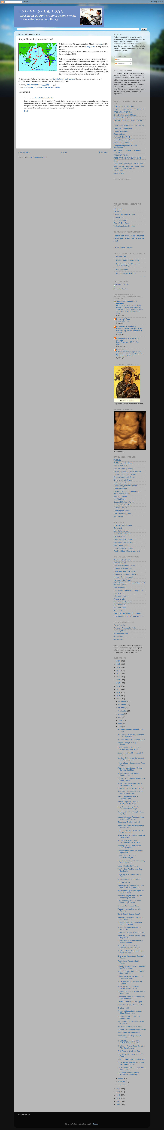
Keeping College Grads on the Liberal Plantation (129, 846)
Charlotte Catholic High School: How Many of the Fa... (131, 998)
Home (64, 152)
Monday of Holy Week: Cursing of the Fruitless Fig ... (130, 918)
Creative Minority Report (123, 480)
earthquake (28, 87)
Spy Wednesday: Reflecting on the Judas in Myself (131, 891)
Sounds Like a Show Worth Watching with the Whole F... (129, 841)
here (100, 44)
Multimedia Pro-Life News (123, 542)
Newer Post (24, 152)
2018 (118, 686)
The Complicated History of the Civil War (129, 125)
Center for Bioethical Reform (124, 566)
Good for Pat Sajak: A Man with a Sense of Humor (130, 831)
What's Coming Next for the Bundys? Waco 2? (128, 774)
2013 (118, 1089)
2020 (118, 680)
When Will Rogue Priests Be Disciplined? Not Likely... (128, 987)
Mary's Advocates (120, 489)
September (122, 711)
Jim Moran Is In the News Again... (130, 1026)
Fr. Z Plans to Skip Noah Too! (129, 1051)
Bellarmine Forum (120, 466)
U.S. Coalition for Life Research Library (128, 616)
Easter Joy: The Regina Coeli (129, 822)
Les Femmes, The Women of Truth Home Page (128, 265)
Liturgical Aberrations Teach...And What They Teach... (130, 977)
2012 (118, 1092)
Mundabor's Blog (120, 496)
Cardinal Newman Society (123, 469)
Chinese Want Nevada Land (128, 906)
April (120, 727)
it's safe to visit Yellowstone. (63, 79)
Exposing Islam (119, 134)
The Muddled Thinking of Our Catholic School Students (129, 1042)
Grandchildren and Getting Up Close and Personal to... (132, 967)
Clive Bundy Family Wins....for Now (131, 932)
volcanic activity (54, 87)
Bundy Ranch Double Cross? (129, 914)
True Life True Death (122, 223)
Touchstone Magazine (122, 513)
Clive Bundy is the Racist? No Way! (131, 788)
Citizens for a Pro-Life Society (125, 571)
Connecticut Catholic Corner (124, 477)
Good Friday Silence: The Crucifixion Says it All (127, 857)
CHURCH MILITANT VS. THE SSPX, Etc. (129, 109)
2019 (118, 683)
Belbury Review (120, 563)
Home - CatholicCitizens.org (127, 260)
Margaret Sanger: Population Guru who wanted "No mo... (131, 818)
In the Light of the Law (122, 483)
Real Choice (118, 610)
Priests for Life (119, 599)
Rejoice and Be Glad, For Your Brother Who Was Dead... (129, 749)
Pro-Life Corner (120, 608)
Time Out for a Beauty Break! (129, 1033)
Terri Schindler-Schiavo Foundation (127, 613)
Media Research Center (123, 539)
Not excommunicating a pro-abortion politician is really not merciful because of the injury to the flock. (129, 354)
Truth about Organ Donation (124, 226)
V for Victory (118, 516)
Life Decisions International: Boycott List (129, 590)
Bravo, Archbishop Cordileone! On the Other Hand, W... (131, 1063)
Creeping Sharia (120, 631)
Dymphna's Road (123, 319)
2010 (118, 1098)
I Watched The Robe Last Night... (130, 1002)
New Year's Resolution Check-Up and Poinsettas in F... (130, 792)
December (122, 701)
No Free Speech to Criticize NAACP (131, 739)
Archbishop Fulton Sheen (123, 463)
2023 (118, 670)
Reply (26, 111)
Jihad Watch (118, 636)
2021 (118, 677)
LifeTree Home (122, 269)
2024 (118, 667)
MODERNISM (119, 173)
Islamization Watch (121, 634)
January (121, 1085)
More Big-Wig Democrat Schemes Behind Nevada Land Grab (131, 886)
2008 (118, 1104)
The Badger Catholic (121, 511)
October (121, 708)
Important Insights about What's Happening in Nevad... (130, 897)
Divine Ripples (122, 350)
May (120, 723)
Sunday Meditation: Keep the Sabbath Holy (129, 1017)
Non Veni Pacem (120, 499)
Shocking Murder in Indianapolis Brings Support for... (130, 1012)
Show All (143, 276)
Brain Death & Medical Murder (125, 115)
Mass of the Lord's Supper (128, 866)
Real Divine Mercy (121, 220)
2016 (118, 692)
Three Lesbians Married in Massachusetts (128, 798)
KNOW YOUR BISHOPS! (123, 143)
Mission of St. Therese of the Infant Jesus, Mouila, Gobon (127, 492)
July (120, 717)
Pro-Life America (120, 605)
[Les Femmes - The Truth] (115, 287)
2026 (118, 661)
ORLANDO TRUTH (121, 155)
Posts (119, 60)
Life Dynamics (119, 593)
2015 (118, 696)
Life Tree (117, 212)
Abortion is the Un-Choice (123, 560)
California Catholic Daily (123, 525)
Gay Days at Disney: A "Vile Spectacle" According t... (128, 808)
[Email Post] (54, 85)
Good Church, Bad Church (124, 140)
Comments (121, 63)
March (121, 1078)
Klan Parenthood (120, 588)
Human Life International (123, 577)
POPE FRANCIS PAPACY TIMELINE (127, 158)
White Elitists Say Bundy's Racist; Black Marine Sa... (130, 784)
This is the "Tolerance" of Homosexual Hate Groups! (129, 947)
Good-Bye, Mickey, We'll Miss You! (131, 1005)
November (122, 705)
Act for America (119, 625)
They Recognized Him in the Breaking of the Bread (128, 803)
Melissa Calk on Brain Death (124, 215)
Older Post (102, 152)
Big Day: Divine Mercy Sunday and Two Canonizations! (131, 759)
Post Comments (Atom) (38, 157)
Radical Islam (119, 639)
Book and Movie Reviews (123, 118)
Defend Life (121, 257)
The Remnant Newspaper (123, 548)
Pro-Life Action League (122, 602)
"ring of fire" (91, 47)
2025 (118, 664)
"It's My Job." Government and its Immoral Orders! (130, 942)
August (121, 714)
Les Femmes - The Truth (121, 284)
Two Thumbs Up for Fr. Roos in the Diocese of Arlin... (131, 972)
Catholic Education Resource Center (127, 471)
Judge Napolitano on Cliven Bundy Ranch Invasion (131, 826)
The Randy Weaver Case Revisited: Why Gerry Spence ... (131, 1047)
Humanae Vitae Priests (122, 580)
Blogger (95, 1124)
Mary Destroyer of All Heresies (125, 486)
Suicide (116, 161)
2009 (118, 1101)
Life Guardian (119, 209)
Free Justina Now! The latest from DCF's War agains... (131, 735)
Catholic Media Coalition (123, 247)
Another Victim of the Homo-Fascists (132, 1029)
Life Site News (119, 537)
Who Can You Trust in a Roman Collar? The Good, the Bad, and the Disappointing (129, 168)
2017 (118, 689)
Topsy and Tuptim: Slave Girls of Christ (128, 164)
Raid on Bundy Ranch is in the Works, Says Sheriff (129, 902)
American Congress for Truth (125, 628)
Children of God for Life (123, 568)
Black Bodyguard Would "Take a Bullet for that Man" (130, 769)
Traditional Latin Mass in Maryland (127, 551)
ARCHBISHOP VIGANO (123, 112)
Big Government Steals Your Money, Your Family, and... (131, 862)
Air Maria (117, 460)
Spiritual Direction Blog (122, 505)
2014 (118, 699)
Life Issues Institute (121, 596)
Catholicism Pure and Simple (125, 474)
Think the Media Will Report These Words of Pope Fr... (131, 952)
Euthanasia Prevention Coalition (126, 574)
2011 (118, 1095)
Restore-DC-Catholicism (126, 327)
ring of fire (38, 87)
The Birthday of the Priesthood (129, 879)
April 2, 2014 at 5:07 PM (44, 98)
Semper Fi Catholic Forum (124, 502)
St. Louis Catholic (120, 508)
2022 (118, 673)
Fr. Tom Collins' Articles (122, 137)
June (120, 720)
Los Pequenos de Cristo (126, 273)
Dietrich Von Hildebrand (123, 128)
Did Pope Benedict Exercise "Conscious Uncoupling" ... (129, 1073)
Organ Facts (118, 217)
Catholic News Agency (122, 534)
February (122, 1082)
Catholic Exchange (121, 531)
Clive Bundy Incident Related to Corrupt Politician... (130, 923)
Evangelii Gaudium (121, 131)
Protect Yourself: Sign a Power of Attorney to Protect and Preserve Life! (129, 238)
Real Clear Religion (121, 545)
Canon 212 (118, 528)
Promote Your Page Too (121, 289)
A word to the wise (122, 321)
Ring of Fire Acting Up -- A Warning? (131, 1059)
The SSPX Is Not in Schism (124, 106)
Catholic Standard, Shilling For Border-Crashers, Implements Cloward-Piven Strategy (129, 330)
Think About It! (123, 1008)
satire (45, 87)
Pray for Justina (124, 882)
